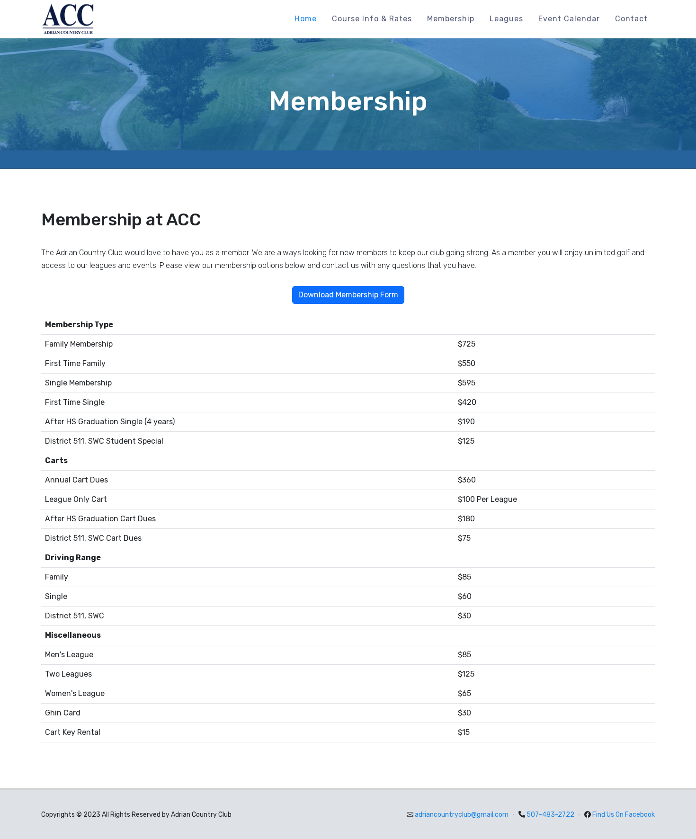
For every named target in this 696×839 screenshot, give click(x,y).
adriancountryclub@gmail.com (462, 815)
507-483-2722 (550, 815)
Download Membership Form (348, 294)
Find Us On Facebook (623, 815)
